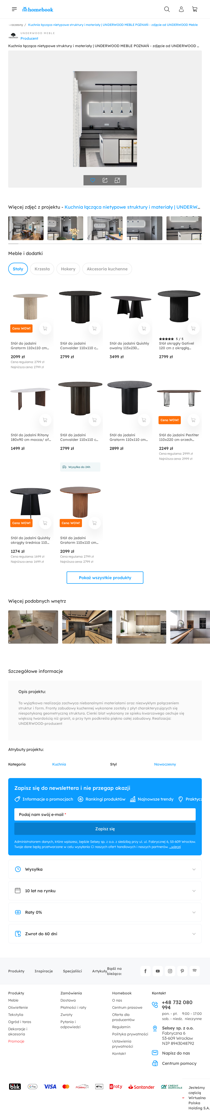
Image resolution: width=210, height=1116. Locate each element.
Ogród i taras (19, 1021)
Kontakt (119, 1053)
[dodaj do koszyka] (45, 328)
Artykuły (99, 971)
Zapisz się (105, 828)
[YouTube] (158, 971)
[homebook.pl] (38, 9)
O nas (117, 1000)
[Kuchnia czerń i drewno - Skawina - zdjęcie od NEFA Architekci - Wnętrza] (87, 627)
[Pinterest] (182, 971)
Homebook (122, 993)
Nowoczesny (165, 764)
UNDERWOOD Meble (37, 33)
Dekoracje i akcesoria (17, 1031)
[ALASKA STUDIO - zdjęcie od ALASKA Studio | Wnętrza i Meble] (141, 627)
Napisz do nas (176, 1053)
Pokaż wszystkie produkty (105, 577)
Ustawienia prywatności (122, 1044)
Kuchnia (59, 764)
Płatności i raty (73, 1007)
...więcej (175, 847)
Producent (29, 38)
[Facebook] (145, 971)
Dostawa (68, 1000)
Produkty (16, 971)
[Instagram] (170, 971)
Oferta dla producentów (123, 1017)
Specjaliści (72, 971)
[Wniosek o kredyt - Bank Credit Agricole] (171, 1087)
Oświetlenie (18, 1007)
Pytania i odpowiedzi (70, 1024)
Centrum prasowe (127, 1007)
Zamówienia (71, 993)
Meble (13, 1000)
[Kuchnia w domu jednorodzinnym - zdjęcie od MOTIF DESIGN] (33, 627)
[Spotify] (195, 971)
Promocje (16, 1041)
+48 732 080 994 (177, 1005)
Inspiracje (44, 971)
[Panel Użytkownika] (181, 9)
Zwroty (66, 1014)
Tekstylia (15, 1014)
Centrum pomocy (179, 1063)
